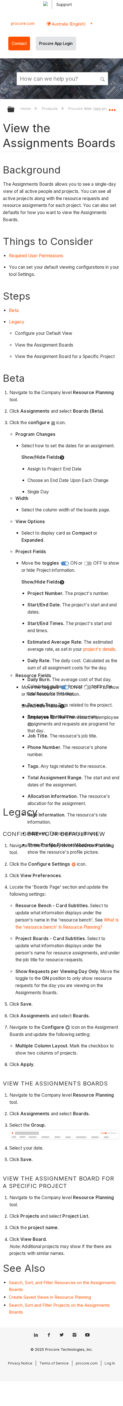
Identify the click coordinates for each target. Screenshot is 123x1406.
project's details (99, 649)
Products (50, 108)
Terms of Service (54, 1363)
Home (26, 108)
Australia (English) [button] (68, 23)
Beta (13, 310)
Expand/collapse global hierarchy (14, 110)
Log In (110, 1363)
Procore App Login (56, 43)
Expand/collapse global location (112, 108)
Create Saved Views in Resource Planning (50, 1297)
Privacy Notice (20, 1363)
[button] (103, 78)
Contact (19, 43)
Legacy (16, 322)
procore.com (23, 23)
